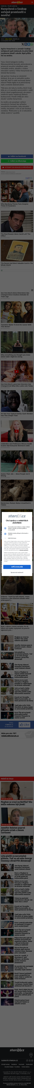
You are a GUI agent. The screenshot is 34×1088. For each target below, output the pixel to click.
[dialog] (17, 544)
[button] (17, 538)
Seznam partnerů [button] (23, 550)
